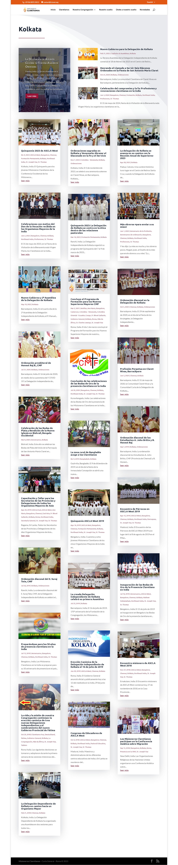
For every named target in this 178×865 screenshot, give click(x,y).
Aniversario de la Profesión (141, 231)
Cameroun (75, 312)
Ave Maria (91, 308)
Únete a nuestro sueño (126, 10)
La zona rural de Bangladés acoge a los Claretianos (86, 453)
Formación (131, 95)
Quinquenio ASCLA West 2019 (87, 520)
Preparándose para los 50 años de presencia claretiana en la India (38, 646)
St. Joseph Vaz (31, 162)
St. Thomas (114, 98)
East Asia (46, 513)
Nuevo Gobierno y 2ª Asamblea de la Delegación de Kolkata (38, 299)
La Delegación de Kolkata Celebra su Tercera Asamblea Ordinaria (41, 62)
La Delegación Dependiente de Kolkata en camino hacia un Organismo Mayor (38, 806)
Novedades (145, 10)
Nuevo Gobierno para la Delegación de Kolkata (126, 49)
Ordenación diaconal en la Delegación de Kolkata (134, 301)
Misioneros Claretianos (29, 861)
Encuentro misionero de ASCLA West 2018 (137, 664)
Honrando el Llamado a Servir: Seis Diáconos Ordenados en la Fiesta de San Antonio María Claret (129, 69)
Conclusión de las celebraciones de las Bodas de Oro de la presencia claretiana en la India (89, 383)
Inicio (53, 10)
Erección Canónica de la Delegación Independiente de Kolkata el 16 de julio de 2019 (87, 664)
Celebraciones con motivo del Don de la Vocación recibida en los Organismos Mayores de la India (38, 227)
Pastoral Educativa (98, 743)
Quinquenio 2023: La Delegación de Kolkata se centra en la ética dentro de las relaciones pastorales (88, 229)
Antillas (84, 308)
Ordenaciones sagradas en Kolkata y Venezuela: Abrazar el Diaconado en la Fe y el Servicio (88, 153)
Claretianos (64, 10)
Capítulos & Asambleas (120, 53)
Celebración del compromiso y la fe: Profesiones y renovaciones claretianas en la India (128, 89)
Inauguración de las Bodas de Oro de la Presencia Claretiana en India (137, 587)
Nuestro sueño (106, 10)
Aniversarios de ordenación (131, 234)
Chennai (122, 95)
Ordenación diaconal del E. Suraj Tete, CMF (39, 580)
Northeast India (148, 95)
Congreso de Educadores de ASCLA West (86, 734)
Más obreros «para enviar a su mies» (137, 225)
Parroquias (151, 519)
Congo (88, 315)
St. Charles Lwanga (83, 322)
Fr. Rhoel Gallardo (99, 315)
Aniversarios (36, 440)
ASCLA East (36, 510)
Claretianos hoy (38, 734)
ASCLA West (35, 155)
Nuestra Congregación (83, 10)
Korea (37, 517)
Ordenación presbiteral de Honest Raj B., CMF (36, 364)
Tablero (24, 745)
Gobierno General (34, 738)
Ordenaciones (123, 75)
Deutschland (50, 734)
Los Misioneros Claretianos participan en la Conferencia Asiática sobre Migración (136, 741)
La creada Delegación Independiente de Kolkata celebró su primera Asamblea (87, 597)
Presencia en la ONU (128, 751)
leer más (25, 180)
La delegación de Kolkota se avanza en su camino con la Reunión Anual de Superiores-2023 (137, 154)
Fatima (23, 738)
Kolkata (133, 53)
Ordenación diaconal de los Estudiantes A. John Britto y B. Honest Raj (137, 440)
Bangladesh (85, 459)
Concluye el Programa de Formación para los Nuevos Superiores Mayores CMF (86, 301)
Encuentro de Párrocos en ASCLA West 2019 (134, 510)
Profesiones (105, 98)
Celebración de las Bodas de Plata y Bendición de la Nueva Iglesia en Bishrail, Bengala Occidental (37, 431)
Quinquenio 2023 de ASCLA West (39, 150)
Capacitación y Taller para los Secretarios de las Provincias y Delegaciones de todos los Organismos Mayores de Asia (38, 502)
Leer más (31, 95)
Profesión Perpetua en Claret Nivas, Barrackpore (137, 370)
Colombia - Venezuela (89, 160)
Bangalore (114, 95)
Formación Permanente (30, 158)
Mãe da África (38, 741)
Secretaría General (28, 520)
